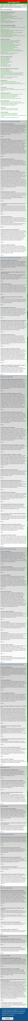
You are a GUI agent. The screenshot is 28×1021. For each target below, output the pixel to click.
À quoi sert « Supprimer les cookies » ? (7, 22)
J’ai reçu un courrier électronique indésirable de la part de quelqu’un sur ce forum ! (13, 84)
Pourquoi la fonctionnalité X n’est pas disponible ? (9, 114)
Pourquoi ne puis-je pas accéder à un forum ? (8, 46)
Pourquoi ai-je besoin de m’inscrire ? (7, 13)
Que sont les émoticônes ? (5, 59)
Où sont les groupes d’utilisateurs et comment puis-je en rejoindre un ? (12, 72)
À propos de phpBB (15, 963)
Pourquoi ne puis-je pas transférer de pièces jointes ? (9, 47)
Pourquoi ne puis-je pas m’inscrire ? (6, 15)
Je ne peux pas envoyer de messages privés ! (8, 81)
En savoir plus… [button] (11, 1015)
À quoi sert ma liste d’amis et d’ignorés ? (7, 88)
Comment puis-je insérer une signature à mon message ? (10, 42)
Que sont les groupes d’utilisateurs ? (7, 71)
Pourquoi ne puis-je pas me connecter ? (7, 17)
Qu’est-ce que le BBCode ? (5, 57)
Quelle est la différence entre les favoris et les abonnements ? (11, 101)
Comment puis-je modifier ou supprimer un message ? (9, 41)
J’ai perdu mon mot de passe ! (6, 20)
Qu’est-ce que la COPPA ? (5, 14)
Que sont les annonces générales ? (6, 61)
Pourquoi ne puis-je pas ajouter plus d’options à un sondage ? (11, 44)
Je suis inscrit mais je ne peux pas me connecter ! (9, 16)
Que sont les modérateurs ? (5, 70)
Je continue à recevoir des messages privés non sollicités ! (10, 82)
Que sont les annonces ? (5, 62)
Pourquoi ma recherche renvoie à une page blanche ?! (10, 96)
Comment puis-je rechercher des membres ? (8, 97)
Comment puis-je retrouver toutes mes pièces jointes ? (10, 109)
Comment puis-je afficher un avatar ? (7, 33)
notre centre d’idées (18, 972)
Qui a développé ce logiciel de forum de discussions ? (9, 113)
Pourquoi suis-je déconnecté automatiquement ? (9, 21)
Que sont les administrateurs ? (6, 69)
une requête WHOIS (5, 986)
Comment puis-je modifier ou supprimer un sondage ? (9, 45)
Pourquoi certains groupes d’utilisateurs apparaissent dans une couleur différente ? (12, 75)
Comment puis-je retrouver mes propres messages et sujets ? (11, 98)
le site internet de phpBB (9, 315)
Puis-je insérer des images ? (5, 60)
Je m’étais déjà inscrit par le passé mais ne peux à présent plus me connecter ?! (12, 19)
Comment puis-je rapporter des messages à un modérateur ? (11, 49)
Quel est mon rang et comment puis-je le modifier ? (9, 34)
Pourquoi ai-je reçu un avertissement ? (7, 48)
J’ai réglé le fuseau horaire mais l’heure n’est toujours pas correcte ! (12, 30)
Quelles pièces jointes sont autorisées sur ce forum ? (9, 108)
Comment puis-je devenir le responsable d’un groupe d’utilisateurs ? (12, 73)
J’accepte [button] (7, 1018)
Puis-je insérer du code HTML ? (6, 58)
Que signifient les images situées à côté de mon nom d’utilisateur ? (11, 32)
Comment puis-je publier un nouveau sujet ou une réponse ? (10, 40)
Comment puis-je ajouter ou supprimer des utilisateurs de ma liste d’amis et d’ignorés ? (13, 90)
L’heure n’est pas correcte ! (5, 29)
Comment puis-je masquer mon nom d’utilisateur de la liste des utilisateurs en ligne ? (13, 28)
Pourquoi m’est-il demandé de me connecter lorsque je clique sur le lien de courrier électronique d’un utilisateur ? (13, 36)
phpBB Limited (5, 960)
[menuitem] (4, 5)
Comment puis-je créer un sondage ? (7, 43)
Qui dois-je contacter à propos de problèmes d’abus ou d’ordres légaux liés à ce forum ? (13, 116)
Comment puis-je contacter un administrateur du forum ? (10, 117)
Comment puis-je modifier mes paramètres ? (8, 26)
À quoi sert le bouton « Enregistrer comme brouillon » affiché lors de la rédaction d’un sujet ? (12, 51)
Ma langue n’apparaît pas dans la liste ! (7, 31)
